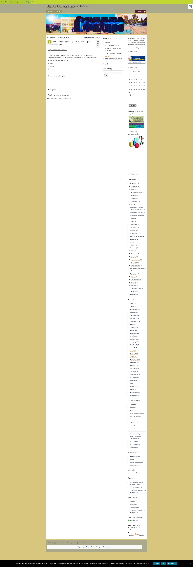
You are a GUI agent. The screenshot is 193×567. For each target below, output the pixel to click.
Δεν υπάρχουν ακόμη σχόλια (57, 76)
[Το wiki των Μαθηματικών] (137, 142)
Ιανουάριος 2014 (134, 336)
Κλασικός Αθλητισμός (137, 192)
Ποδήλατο (133, 198)
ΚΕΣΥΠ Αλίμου (134, 441)
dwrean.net (133, 419)
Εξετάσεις (108, 42)
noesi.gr (132, 459)
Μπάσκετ (133, 195)
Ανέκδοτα (133, 282)
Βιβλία (132, 251)
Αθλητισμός (133, 183)
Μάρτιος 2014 (133, 330)
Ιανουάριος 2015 (134, 312)
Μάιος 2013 (133, 350)
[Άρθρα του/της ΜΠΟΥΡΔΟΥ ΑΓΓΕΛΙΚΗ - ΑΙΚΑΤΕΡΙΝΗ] (49, 43)
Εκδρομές (132, 230)
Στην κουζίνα (133, 262)
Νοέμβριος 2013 (134, 342)
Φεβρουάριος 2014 (135, 333)
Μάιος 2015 (133, 303)
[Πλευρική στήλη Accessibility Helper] (190, 6)
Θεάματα (133, 256)
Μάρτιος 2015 (133, 306)
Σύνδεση (35, 2)
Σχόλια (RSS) (52, 90)
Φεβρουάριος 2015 (135, 309)
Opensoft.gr (133, 404)
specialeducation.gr (135, 456)
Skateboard (134, 186)
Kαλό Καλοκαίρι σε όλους (91, 37)
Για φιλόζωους (134, 224)
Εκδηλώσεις (133, 227)
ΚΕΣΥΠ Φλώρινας (135, 444)
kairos (137, 473)
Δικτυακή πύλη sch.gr (136, 487)
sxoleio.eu (132, 407)
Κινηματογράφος (135, 259)
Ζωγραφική (134, 254)
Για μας (58, 12)
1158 (106, 64)
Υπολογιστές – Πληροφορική (138, 268)
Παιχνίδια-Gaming (136, 288)
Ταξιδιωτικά (134, 291)
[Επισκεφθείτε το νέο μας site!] (137, 122)
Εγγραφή (139, 12)
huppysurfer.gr (134, 422)
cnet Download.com (135, 416)
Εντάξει (156, 563)
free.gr (132, 410)
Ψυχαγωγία (133, 273)
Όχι (164, 563)
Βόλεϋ (132, 189)
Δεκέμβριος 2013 (134, 339)
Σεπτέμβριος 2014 (135, 321)
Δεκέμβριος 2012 (134, 365)
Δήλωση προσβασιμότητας (103, 547)
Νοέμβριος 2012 (134, 368)
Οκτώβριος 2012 (134, 371)
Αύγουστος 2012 (134, 377)
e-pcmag (132, 425)
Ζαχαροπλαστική (135, 265)
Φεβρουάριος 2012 (135, 392)
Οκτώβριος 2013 (134, 345)
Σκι (132, 204)
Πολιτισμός (133, 248)
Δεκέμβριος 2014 (134, 315)
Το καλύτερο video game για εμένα (58, 37)
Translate (141, 535)
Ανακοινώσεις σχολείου (136, 212)
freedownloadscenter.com (137, 413)
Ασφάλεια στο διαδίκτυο (136, 215)
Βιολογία (132, 218)
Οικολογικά (133, 242)
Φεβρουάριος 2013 (135, 359)
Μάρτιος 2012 (133, 389)
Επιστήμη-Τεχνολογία (136, 236)
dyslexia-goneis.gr (135, 465)
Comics (133, 276)
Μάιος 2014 (133, 324)
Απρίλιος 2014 (134, 327)
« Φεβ (129, 95)
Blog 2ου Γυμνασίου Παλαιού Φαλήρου (68, 5)
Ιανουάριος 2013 (134, 362)
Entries (133, 504)
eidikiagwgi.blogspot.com (136, 462)
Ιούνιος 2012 (133, 380)
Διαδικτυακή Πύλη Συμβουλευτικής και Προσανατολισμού (135, 436)
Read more (172, 563)
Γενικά (60, 44)
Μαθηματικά (133, 239)
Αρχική (50, 12)
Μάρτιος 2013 (133, 356)
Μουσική (133, 285)
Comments (134, 507)
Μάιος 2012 (133, 383)
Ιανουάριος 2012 (134, 395)
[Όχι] (190, 564)
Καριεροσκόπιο (134, 447)
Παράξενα (132, 245)
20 (139, 86)
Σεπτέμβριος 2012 (135, 374)
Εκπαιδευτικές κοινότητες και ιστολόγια (15, 2)
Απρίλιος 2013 (134, 353)
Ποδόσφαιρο (134, 201)
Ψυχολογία (133, 294)
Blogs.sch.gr (87, 543)
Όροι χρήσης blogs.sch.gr (86, 547)
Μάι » (133, 95)
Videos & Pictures (136, 279)
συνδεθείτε (67, 98)
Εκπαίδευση (133, 233)
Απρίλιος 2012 (134, 386)
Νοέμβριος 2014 (134, 318)
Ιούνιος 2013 (133, 348)
